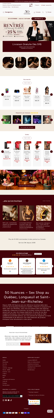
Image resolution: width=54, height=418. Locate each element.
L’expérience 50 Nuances (9, 379)
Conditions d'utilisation (33, 364)
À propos (5, 383)
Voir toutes (46, 200)
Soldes (4, 360)
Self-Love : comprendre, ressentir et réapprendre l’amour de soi (10, 224)
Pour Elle (5, 364)
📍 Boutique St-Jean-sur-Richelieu (36, 395)
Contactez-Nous (6, 7)
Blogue (4, 375)
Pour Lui (5, 365)
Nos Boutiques (15, 7)
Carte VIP (5, 381)
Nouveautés (5, 362)
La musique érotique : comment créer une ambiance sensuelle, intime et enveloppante (26, 225)
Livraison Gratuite (7, 3)
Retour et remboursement (34, 362)
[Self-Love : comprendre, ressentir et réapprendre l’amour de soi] (10, 213)
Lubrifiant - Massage (7, 367)
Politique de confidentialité (34, 365)
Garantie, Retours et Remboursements (12, 5)
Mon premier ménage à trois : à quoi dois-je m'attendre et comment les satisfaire (43, 225)
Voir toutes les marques (27, 127)
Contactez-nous (31, 367)
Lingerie (4, 373)
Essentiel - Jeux (6, 371)
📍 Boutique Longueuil (33, 392)
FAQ (4, 377)
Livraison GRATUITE (32, 360)
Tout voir (27, 82)
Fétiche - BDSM (6, 369)
